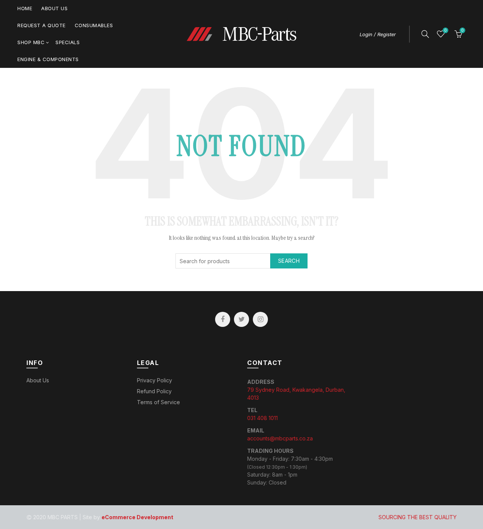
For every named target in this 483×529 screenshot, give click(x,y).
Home (24, 8)
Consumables (94, 25)
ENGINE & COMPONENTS (48, 59)
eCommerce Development (137, 517)
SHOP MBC (31, 42)
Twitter (241, 319)
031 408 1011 (262, 418)
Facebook (222, 319)
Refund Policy (154, 391)
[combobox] (241, 260)
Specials (67, 42)
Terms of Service (158, 402)
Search (289, 261)
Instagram (260, 319)
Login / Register (378, 34)
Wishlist (445, 30)
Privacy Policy (154, 380)
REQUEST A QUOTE (41, 25)
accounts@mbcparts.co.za (280, 438)
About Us (54, 8)
